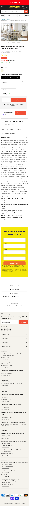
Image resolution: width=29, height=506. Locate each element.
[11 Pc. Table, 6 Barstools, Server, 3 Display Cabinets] (14, 84)
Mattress (21, 15)
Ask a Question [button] (15, 293)
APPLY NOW (14, 263)
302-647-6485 (5, 468)
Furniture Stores (5, 19)
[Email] (2, 329)
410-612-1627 (5, 419)
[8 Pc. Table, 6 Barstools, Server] (10, 79)
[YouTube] (10, 329)
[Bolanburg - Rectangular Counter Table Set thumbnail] (8, 42)
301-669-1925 (5, 447)
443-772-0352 (5, 401)
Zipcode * (6, 255)
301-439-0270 (5, 455)
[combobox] (12, 11)
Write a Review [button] (15, 289)
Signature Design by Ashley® (10, 51)
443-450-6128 (5, 426)
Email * (5, 243)
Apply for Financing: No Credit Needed (14, 104)
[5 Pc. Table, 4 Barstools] (8, 88)
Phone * (5, 249)
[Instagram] (7, 329)
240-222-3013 (5, 385)
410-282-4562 (5, 409)
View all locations (9, 124)
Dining (15, 15)
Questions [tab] (14, 296)
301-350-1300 (5, 367)
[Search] (26, 11)
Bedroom (8, 15)
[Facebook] (5, 329)
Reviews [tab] (5, 296)
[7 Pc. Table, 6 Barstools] (8, 91)
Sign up (23, 322)
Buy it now (20, 113)
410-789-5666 (5, 438)
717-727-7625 (5, 486)
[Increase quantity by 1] (8, 100)
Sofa (2, 15)
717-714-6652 (5, 476)
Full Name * (6, 237)
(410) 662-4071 (6, 375)
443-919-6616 (5, 359)
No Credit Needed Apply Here (5, 7)
